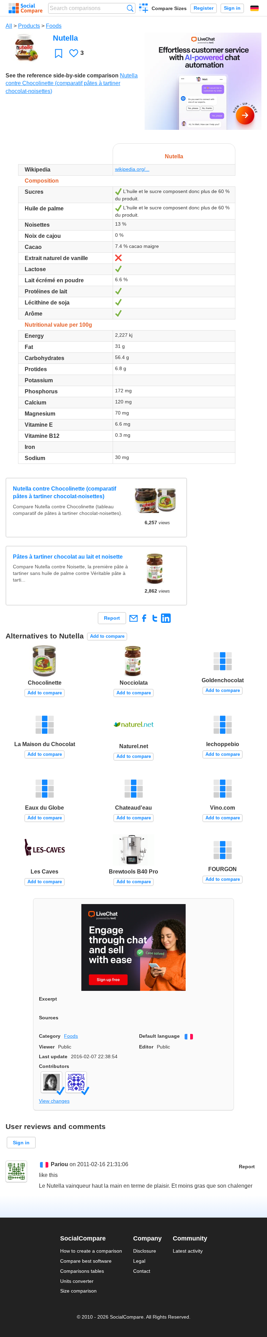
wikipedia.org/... (132, 169)
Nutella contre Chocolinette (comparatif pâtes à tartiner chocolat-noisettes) (72, 83)
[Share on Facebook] (144, 618)
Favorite (58, 53)
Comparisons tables (82, 1271)
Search (130, 8)
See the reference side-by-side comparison (62, 75)
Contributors (54, 1066)
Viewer (47, 1047)
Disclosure (144, 1251)
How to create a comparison (91, 1251)
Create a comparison (143, 9)
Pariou (59, 1164)
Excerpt (48, 999)
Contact (141, 1271)
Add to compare (107, 636)
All (9, 26)
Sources (48, 1017)
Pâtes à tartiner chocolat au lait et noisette (68, 557)
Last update (53, 1056)
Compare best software (86, 1261)
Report (112, 618)
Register (203, 8)
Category (49, 1036)
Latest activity (188, 1251)
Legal (139, 1261)
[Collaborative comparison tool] (26, 8)
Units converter (77, 1281)
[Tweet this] (155, 618)
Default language (159, 1036)
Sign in (232, 8)
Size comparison (78, 1291)
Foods (54, 26)
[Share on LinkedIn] (165, 618)
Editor (146, 1047)
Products (29, 26)
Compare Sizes (169, 8)
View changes (54, 1101)
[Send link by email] (133, 618)
